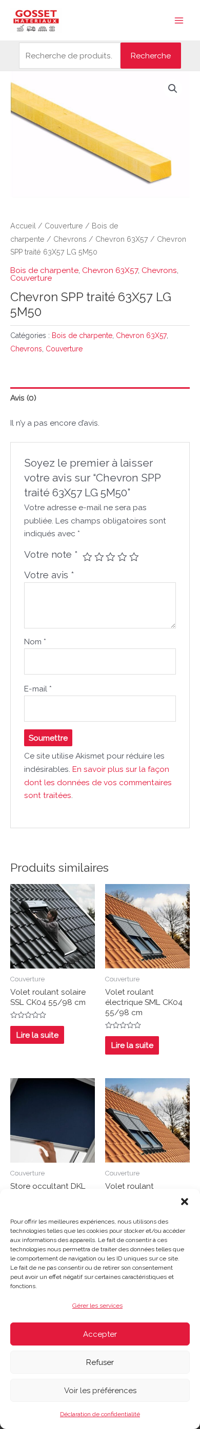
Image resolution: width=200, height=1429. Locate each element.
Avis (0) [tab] (23, 398)
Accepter (100, 1334)
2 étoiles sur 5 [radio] (99, 557)
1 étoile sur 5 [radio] (87, 557)
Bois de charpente (44, 270)
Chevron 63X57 (121, 239)
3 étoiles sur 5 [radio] (110, 557)
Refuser (100, 1362)
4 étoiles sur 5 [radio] (122, 557)
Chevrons (70, 239)
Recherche (151, 55)
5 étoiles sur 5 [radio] (134, 557)
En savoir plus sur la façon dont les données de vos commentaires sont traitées (98, 782)
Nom (35, 641)
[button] (184, 1201)
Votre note (51, 554)
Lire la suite (37, 1035)
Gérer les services (97, 1305)
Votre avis (49, 575)
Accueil (23, 226)
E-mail (38, 689)
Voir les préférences (100, 1390)
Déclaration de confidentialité (100, 1414)
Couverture (64, 226)
